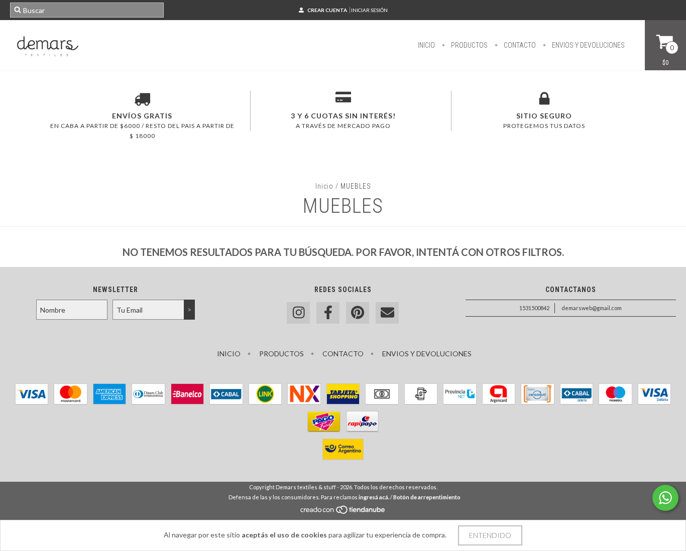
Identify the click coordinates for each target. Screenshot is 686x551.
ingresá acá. (374, 497)
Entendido (490, 535)
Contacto (519, 45)
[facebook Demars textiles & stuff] (327, 313)
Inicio (426, 45)
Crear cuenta (327, 10)
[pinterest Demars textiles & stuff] (357, 313)
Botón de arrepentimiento (427, 497)
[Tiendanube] (343, 512)
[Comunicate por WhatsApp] (665, 498)
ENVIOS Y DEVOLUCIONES (587, 45)
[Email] (387, 313)
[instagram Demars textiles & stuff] (298, 313)
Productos (468, 45)
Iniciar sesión (369, 10)
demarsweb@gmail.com (591, 308)
